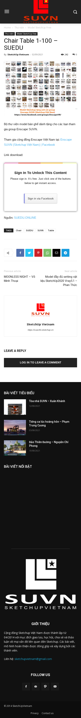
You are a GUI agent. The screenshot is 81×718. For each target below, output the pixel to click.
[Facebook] (20, 253)
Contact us (47, 713)
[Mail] (36, 686)
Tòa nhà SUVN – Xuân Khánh (47, 401)
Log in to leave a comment (40, 362)
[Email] (56, 253)
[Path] (45, 686)
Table (51, 230)
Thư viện (19, 27)
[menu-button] (6, 12)
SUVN (40, 230)
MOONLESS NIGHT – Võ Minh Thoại (19, 279)
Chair (19, 230)
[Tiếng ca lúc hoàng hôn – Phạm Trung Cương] (15, 427)
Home (7, 27)
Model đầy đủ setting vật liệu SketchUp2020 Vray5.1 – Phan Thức (58, 281)
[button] (75, 11)
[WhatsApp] (47, 253)
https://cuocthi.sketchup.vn (40, 330)
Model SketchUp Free (39, 27)
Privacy (35, 713)
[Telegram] (65, 253)
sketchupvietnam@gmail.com (33, 659)
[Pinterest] (38, 253)
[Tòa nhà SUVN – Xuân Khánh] (15, 407)
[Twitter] (29, 253)
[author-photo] (40, 318)
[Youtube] (55, 686)
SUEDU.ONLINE (25, 217)
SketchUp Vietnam (18, 54)
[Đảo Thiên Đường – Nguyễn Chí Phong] (15, 448)
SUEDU (29, 230)
